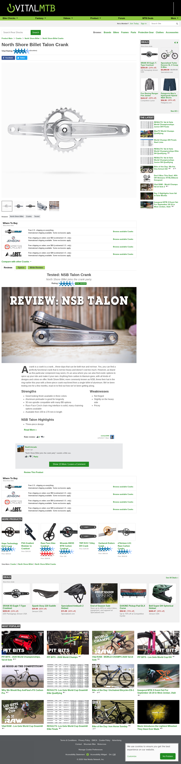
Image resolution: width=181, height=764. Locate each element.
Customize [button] (131, 756)
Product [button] (94, 18)
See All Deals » (172, 578)
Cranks (18, 38)
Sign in (144, 23)
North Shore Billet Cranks (53, 38)
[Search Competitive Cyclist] (13, 247)
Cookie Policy (104, 740)
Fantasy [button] (39, 18)
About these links (8, 225)
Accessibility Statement (75, 754)
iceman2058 (105, 436)
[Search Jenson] (13, 239)
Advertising (116, 740)
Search (35, 32)
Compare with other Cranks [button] (16, 262)
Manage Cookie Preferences (91, 749)
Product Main (7, 38)
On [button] (110, 754)
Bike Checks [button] (9, 18)
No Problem (168, 756)
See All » (174, 111)
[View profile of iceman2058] (112, 437)
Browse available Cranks (123, 232)
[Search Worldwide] (13, 231)
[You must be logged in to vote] (37, 437)
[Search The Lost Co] (13, 254)
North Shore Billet (32, 38)
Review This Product (33, 472)
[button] (8, 58)
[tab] (8, 267)
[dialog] (151, 752)
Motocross (101, 744)
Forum (121, 18)
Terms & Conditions (68, 740)
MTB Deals (147, 18)
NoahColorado (31, 447)
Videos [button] (67, 18)
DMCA (94, 740)
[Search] (177, 24)
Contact (78, 744)
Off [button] (114, 754)
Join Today (134, 23)
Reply (36, 457)
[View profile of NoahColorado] (20, 448)
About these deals (146, 46)
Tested (36, 216)
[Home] (31, 8)
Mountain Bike (90, 744)
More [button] (173, 18)
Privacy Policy (84, 740)
